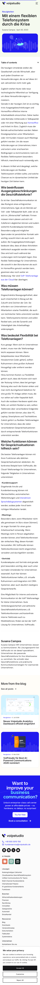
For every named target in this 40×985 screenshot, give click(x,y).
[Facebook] (9, 850)
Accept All (20, 968)
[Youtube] (18, 850)
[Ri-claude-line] (4, 861)
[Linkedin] (4, 850)
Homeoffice (33, 122)
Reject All (20, 980)
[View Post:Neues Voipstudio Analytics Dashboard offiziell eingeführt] (20, 705)
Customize (20, 974)
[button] (38, 62)
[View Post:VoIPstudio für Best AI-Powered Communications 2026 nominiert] (20, 742)
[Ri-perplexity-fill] (17, 861)
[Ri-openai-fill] (11, 861)
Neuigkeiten (8, 12)
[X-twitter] (13, 850)
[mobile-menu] (36, 3)
